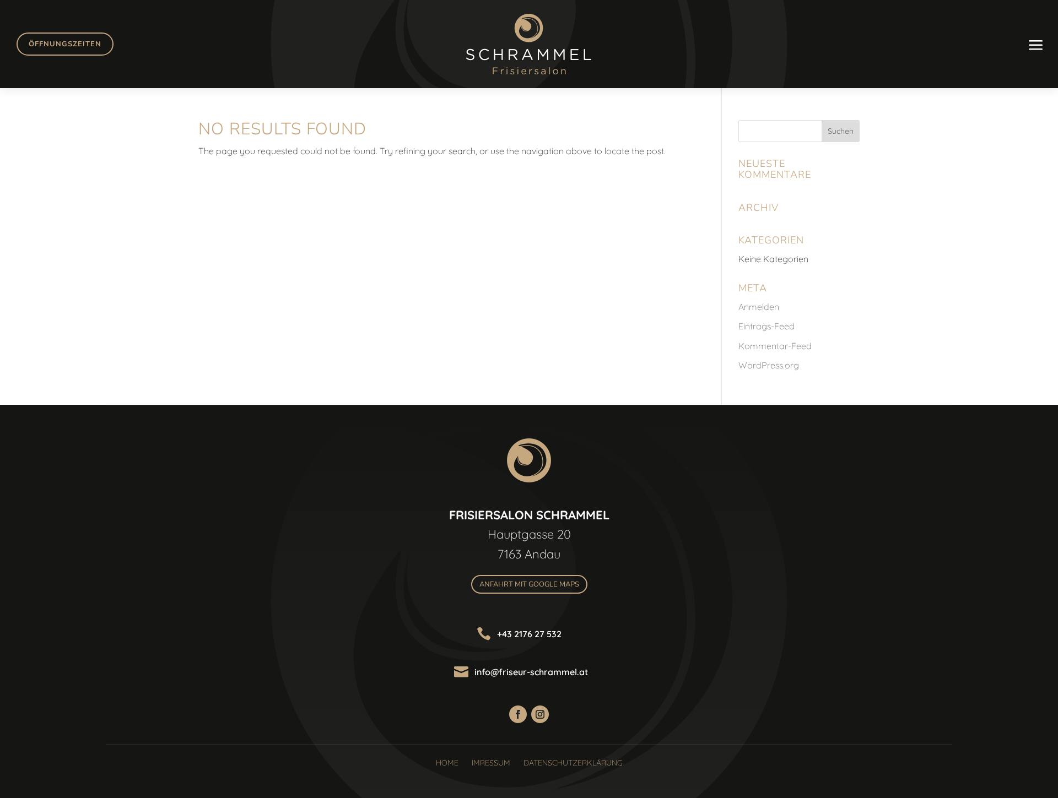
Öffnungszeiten (65, 44)
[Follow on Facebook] (518, 714)
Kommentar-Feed (775, 345)
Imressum (491, 763)
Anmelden (758, 306)
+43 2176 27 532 (529, 633)
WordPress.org (768, 365)
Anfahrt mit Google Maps (529, 584)
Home (447, 763)
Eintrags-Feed (766, 326)
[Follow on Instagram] (540, 714)
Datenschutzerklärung (573, 763)
